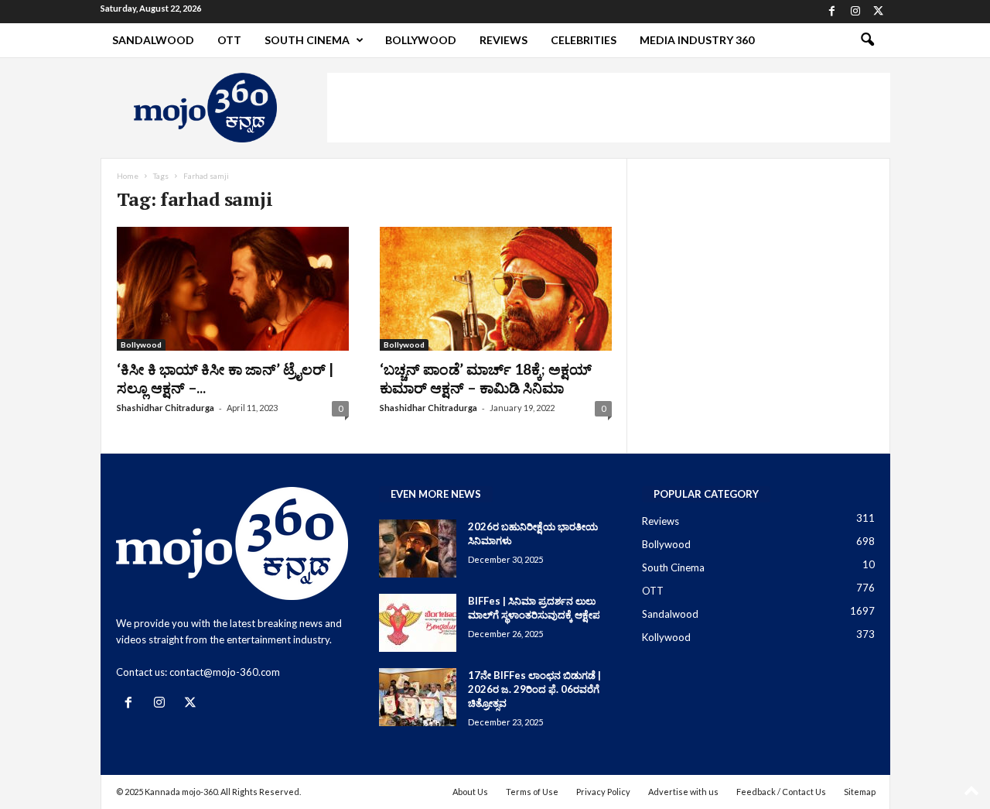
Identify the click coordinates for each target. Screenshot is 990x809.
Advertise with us (683, 792)
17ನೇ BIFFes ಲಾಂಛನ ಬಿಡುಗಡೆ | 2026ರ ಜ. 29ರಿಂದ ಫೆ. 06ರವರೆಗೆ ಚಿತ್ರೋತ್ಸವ (534, 689)
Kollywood (666, 637)
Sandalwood (153, 39)
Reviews (503, 39)
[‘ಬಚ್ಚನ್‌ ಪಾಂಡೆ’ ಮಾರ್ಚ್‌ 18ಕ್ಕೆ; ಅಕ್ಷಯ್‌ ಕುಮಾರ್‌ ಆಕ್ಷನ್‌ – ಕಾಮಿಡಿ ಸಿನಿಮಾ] (496, 289)
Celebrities (583, 39)
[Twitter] (878, 11)
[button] (867, 40)
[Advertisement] (608, 107)
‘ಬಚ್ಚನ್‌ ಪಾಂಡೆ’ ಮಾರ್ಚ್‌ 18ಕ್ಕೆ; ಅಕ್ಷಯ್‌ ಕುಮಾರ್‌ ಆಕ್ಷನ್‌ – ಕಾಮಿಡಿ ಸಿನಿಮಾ (486, 378)
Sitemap (860, 792)
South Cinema (307, 39)
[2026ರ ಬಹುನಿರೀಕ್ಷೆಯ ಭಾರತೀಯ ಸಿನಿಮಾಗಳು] (417, 548)
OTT (229, 39)
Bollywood (420, 39)
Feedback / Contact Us (781, 792)
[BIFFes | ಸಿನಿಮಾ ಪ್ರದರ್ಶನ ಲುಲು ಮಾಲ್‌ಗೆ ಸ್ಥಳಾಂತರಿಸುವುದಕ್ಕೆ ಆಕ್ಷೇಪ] (417, 623)
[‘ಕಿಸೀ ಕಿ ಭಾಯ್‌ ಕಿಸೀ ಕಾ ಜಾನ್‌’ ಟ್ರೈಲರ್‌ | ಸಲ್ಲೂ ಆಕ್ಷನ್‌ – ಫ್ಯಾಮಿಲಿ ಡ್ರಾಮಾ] (233, 289)
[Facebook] (832, 11)
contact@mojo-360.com (224, 672)
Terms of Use (532, 792)
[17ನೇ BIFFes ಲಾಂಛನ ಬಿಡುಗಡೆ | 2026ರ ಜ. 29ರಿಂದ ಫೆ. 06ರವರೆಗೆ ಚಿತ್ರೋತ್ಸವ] (417, 697)
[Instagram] (855, 11)
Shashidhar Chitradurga (165, 408)
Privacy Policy (603, 792)
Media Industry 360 (697, 39)
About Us (470, 792)
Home (127, 175)
